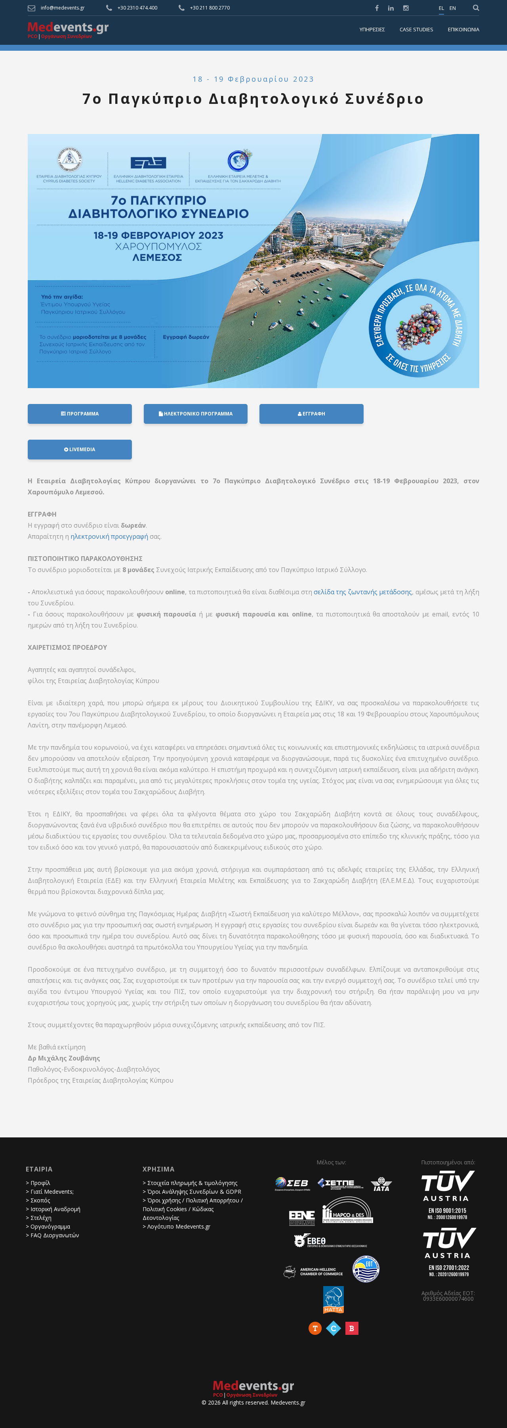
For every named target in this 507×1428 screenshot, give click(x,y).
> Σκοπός (38, 1200)
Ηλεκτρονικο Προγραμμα (198, 413)
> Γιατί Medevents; (50, 1191)
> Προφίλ (38, 1183)
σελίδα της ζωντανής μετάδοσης (363, 592)
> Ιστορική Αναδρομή (53, 1209)
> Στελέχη (38, 1217)
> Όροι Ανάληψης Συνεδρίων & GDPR (192, 1191)
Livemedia (81, 449)
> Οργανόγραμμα (48, 1226)
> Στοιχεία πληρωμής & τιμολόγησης (190, 1183)
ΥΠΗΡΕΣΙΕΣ (372, 30)
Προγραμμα (82, 413)
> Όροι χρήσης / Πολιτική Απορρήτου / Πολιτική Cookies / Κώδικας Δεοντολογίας (193, 1208)
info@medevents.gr (63, 7)
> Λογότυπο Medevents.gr (176, 1226)
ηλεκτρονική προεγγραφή (109, 536)
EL (441, 8)
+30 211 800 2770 (210, 7)
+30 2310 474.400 (137, 7)
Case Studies (416, 30)
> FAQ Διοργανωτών (52, 1235)
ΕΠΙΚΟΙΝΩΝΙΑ (463, 30)
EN (453, 8)
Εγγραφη (313, 413)
